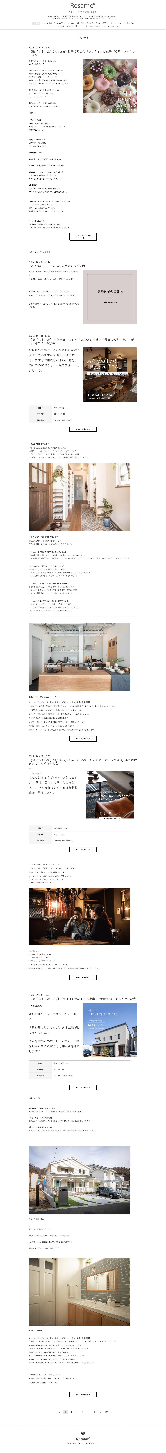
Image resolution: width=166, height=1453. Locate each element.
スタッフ (51, 26)
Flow (98, 23)
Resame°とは (59, 23)
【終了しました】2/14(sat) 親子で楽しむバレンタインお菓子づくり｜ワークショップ (82, 53)
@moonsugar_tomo (47, 80)
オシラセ (36, 23)
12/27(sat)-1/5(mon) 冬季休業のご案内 (57, 266)
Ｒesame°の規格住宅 (76, 23)
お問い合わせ (113, 26)
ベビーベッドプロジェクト (95, 26)
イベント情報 (47, 23)
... (112, 1412)
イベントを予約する (83, 429)
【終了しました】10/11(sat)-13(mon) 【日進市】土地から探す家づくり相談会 (82, 998)
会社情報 (60, 26)
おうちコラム (129, 23)
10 (106, 1412)
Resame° (83, 1439)
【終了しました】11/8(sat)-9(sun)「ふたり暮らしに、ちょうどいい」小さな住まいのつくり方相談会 (83, 762)
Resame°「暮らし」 (75, 26)
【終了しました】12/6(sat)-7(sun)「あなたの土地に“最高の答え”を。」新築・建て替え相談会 (81, 341)
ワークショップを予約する (83, 237)
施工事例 (90, 23)
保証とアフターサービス (111, 23)
